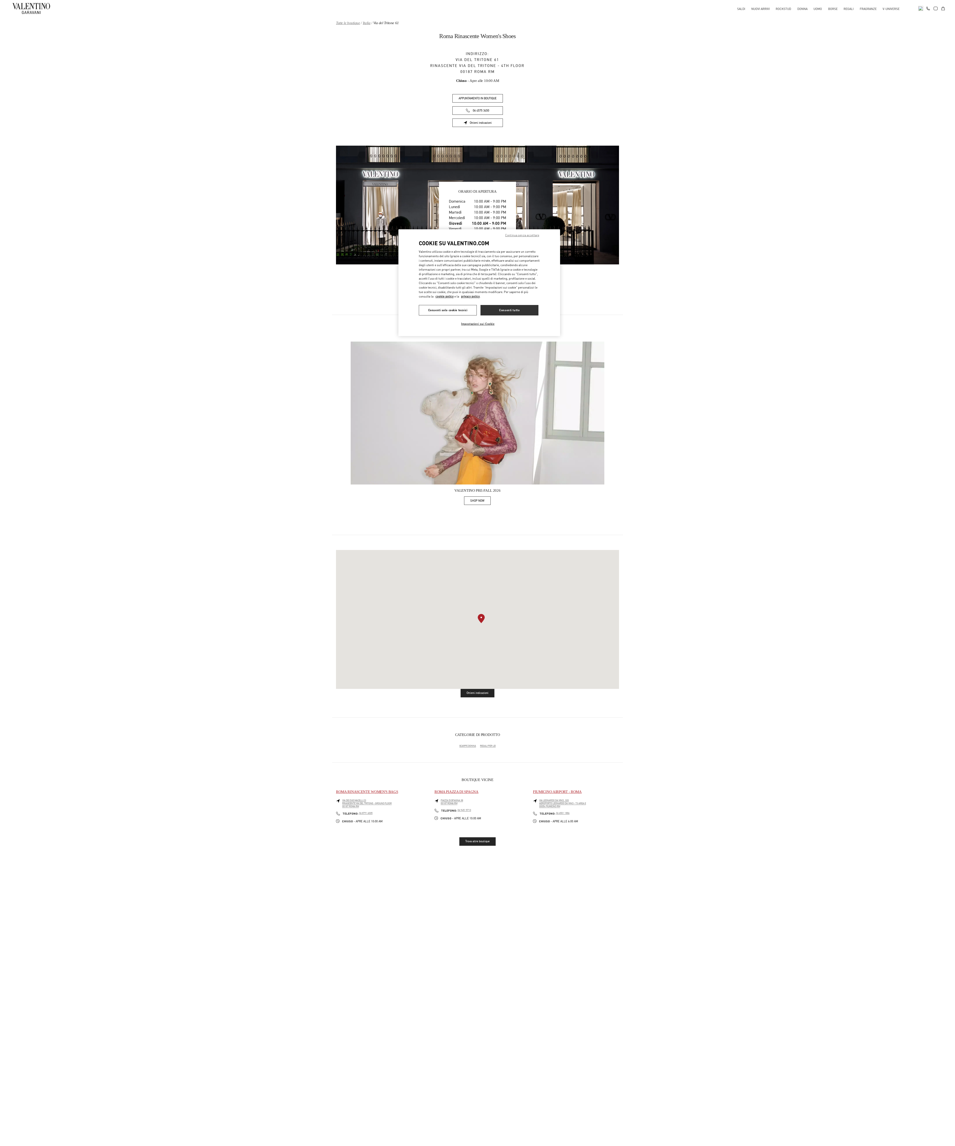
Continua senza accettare (522, 235)
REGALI (849, 9)
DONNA (802, 9)
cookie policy (444, 296)
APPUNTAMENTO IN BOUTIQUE (478, 98)
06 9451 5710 (464, 810)
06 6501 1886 (563, 813)
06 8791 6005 (366, 813)
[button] (481, 618)
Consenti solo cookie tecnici (448, 310)
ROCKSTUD (783, 9)
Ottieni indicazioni (486, 123)
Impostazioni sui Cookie (477, 323)
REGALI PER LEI (488, 745)
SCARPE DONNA (467, 745)
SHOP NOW (480, 501)
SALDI (741, 9)
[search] (920, 8)
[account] (936, 8)
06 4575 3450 (481, 110)
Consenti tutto (509, 310)
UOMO (817, 9)
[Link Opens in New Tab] (477, 413)
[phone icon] (928, 8)
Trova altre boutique (477, 841)
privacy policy (470, 296)
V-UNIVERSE (891, 9)
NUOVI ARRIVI (760, 9)
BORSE (833, 9)
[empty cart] (943, 8)
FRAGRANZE (868, 9)
